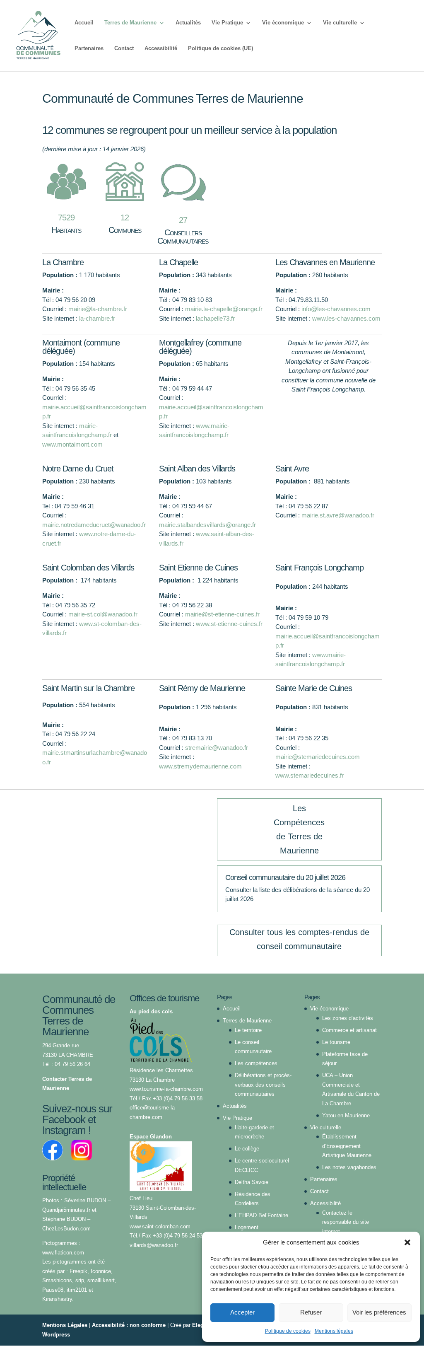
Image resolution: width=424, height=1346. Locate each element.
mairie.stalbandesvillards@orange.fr (207, 524)
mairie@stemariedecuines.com (317, 756)
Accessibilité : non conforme (129, 1325)
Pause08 (52, 1290)
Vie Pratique (227, 23)
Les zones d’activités (347, 1018)
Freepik (78, 1271)
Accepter (242, 1312)
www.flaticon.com (63, 1252)
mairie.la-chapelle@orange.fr (224, 308)
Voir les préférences (379, 1312)
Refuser (311, 1312)
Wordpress (56, 1335)
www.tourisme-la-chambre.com (166, 1089)
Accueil (84, 23)
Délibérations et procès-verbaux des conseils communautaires (263, 1084)
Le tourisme (336, 1042)
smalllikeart (101, 1280)
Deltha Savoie (251, 1182)
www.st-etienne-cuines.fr (229, 623)
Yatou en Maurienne (346, 1115)
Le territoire (248, 1030)
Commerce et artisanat (349, 1030)
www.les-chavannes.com (346, 318)
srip (79, 1280)
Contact (124, 48)
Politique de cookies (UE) (220, 48)
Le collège (247, 1148)
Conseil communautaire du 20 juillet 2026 (285, 877)
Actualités (188, 23)
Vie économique (283, 23)
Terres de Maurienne (130, 23)
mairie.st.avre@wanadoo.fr (337, 515)
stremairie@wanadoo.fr (216, 747)
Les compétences (256, 1063)
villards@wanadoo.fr (154, 1245)
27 (183, 220)
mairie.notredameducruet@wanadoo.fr (94, 524)
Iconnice (101, 1271)
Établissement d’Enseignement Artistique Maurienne (346, 1145)
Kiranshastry (57, 1299)
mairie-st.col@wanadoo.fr (102, 614)
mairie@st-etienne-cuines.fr (222, 614)
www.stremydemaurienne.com (200, 766)
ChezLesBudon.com (66, 1228)
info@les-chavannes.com (336, 308)
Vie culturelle (340, 23)
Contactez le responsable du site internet (345, 1222)
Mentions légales (334, 1331)
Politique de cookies (288, 1331)
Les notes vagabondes (349, 1167)
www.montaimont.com (72, 444)
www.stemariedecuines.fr (310, 775)
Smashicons (57, 1280)
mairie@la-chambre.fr (97, 308)
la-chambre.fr (97, 318)
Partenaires (89, 48)
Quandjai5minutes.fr (66, 1210)
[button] (407, 1242)
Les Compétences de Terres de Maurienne (299, 829)
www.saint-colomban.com (160, 1226)
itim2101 (77, 1290)
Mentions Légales (64, 1325)
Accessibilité (161, 48)
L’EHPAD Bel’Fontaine (261, 1215)
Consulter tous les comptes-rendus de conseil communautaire (299, 939)
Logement (246, 1227)
